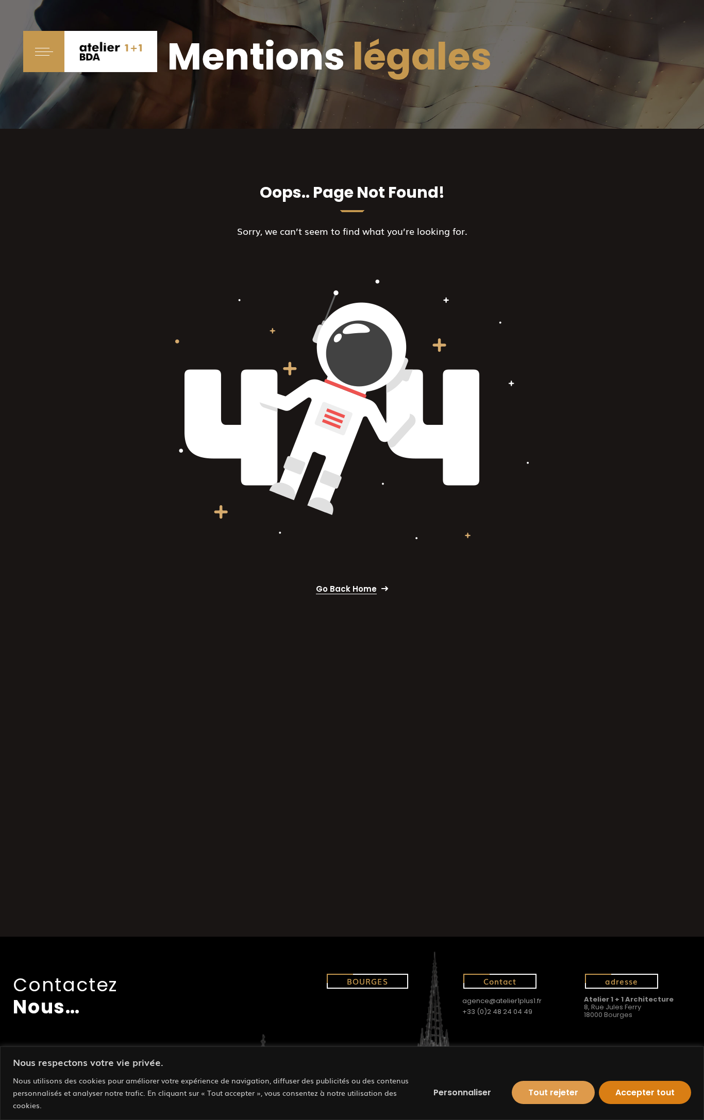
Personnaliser (462, 1092)
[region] (352, 1083)
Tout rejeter (553, 1092)
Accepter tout (645, 1092)
